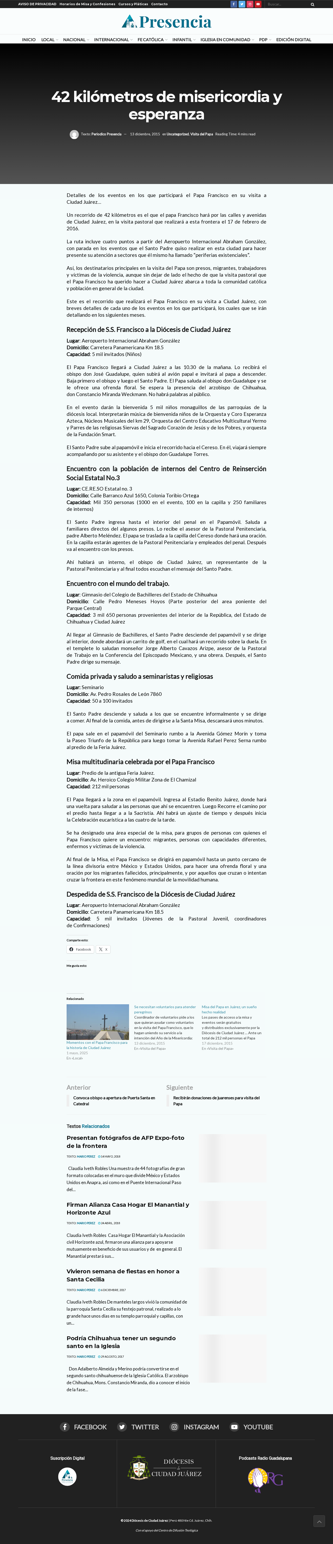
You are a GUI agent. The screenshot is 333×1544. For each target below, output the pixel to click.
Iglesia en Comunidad (225, 39)
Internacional (111, 39)
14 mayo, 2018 (110, 1156)
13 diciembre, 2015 (145, 134)
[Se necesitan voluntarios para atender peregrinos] (168, 1027)
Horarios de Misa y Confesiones (87, 4)
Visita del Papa (201, 134)
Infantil (182, 39)
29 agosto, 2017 (112, 1356)
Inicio (29, 39)
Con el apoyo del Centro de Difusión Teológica (167, 1530)
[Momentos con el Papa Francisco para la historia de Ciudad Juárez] (98, 1022)
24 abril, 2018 (110, 1223)
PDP (263, 39)
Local (47, 39)
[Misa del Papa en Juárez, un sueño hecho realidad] (236, 1027)
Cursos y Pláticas (133, 4)
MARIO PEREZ (86, 1156)
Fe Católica (151, 39)
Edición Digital (293, 39)
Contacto (159, 4)
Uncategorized (178, 134)
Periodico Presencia (106, 134)
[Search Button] (311, 4)
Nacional (74, 39)
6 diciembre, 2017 (113, 1290)
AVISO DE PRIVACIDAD (37, 4)
